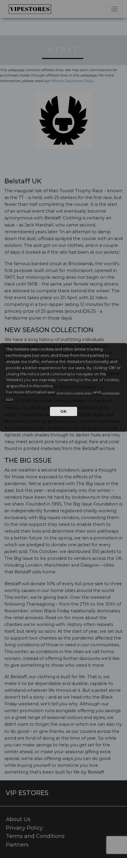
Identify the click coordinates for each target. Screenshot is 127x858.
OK (63, 411)
